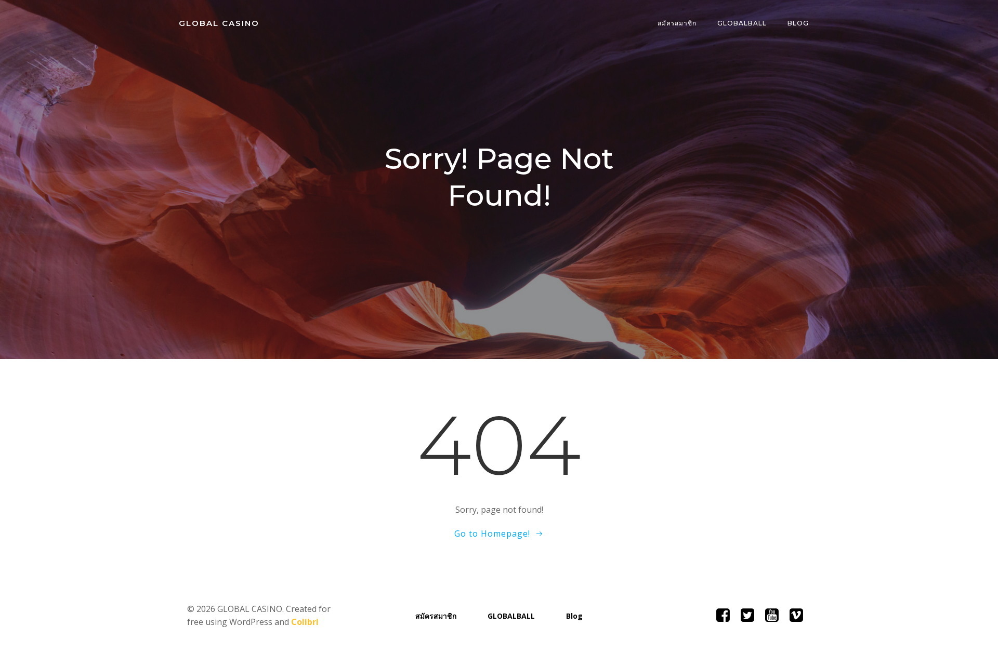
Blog (798, 23)
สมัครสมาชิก (677, 23)
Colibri (305, 622)
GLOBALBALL (742, 23)
